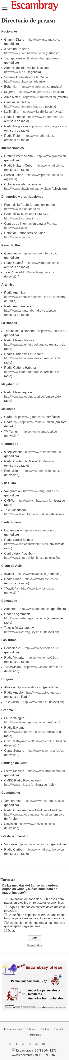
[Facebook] (16, 1044)
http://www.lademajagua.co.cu (24, 722)
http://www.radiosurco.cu (41, 579)
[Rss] (10, 1044)
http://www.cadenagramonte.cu (25, 618)
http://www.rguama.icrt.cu (43, 262)
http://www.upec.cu (17, 237)
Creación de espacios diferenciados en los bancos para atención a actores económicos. (34, 916)
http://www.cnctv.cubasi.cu (48, 741)
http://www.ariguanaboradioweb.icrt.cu (30, 310)
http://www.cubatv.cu (18, 81)
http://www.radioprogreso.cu (48, 126)
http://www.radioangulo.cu (43, 692)
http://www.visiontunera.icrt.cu (44, 667)
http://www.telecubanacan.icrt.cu (26, 514)
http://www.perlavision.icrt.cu (42, 470)
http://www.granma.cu (51, 156)
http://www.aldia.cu (35, 702)
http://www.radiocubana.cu (22, 209)
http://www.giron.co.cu (30, 417)
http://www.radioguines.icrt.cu (24, 396)
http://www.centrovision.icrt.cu (24, 557)
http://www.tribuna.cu (52, 331)
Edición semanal (13, 1029)
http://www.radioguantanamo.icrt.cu (28, 814)
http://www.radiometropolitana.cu (26, 344)
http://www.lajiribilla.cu (36, 111)
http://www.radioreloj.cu (39, 135)
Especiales (59, 1029)
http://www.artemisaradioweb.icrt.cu (28, 297)
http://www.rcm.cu (49, 461)
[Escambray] (34, 5)
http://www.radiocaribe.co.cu (45, 849)
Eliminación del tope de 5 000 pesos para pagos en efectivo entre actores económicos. (34, 900)
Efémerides (35, 1035)
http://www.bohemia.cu (35, 86)
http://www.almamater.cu (39, 97)
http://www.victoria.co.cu (34, 844)
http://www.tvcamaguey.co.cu (23, 632)
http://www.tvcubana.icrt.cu (22, 218)
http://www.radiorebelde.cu (46, 116)
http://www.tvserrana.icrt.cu (45, 750)
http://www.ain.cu (15, 72)
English (45, 1029)
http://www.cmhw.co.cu (32, 500)
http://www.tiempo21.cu (42, 657)
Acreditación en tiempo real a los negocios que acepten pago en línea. (34, 924)
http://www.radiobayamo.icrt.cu (25, 731)
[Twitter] (22, 1044)
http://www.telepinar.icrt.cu (39, 272)
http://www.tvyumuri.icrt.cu (39, 431)
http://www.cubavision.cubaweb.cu (27, 188)
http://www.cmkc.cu (17, 784)
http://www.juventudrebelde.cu (24, 53)
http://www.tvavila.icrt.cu (37, 588)
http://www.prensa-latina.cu (44, 175)
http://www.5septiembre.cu (43, 452)
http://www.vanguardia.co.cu (42, 491)
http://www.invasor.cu (31, 573)
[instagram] (43, 1044)
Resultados (34, 945)
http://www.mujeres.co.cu (35, 91)
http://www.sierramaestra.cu (46, 771)
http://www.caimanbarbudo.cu (24, 106)
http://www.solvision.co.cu (37, 824)
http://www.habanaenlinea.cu (24, 358)
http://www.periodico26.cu (42, 648)
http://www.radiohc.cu (50, 165)
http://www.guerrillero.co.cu (40, 253)
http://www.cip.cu (15, 227)
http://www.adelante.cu (35, 608)
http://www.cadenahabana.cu (24, 372)
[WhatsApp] (29, 1044)
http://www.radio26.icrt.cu (37, 422)
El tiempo (31, 1029)
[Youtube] (36, 1044)
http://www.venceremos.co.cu (44, 800)
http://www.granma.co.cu (44, 39)
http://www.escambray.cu (39, 530)
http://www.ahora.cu (29, 687)
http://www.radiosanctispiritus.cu (26, 544)
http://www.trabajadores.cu (43, 58)
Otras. (11, 930)
